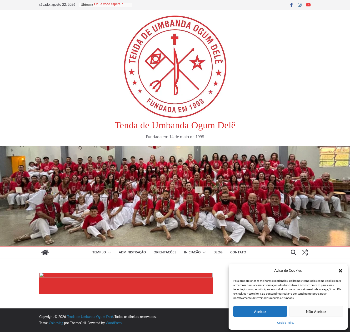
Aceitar (260, 311)
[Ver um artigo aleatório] (305, 252)
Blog (218, 252)
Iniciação (192, 252)
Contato (238, 252)
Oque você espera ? (108, 5)
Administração (132, 252)
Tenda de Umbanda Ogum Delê (175, 125)
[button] (340, 270)
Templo (99, 252)
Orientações (165, 252)
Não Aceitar (316, 311)
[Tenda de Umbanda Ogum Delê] (175, 149)
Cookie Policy (285, 322)
